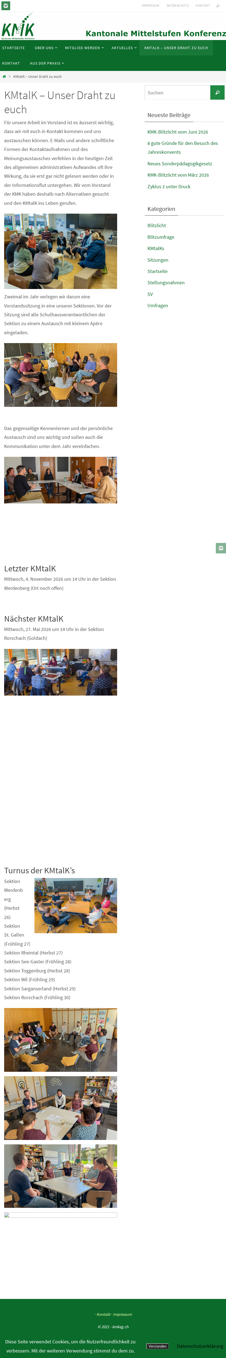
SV (150, 294)
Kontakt (203, 5)
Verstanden (157, 1346)
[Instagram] (5, 5)
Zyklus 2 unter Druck (168, 186)
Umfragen (157, 305)
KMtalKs (155, 248)
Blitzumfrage (160, 237)
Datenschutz (178, 5)
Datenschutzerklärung (200, 1346)
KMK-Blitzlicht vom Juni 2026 (177, 132)
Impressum (151, 5)
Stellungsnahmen (166, 282)
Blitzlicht (156, 225)
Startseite (157, 271)
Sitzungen (157, 260)
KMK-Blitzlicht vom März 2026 (178, 175)
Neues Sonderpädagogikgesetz (179, 163)
